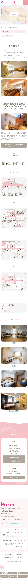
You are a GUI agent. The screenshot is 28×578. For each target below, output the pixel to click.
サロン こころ (19, 557)
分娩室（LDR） (19, 31)
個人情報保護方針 (18, 519)
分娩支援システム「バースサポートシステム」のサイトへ (14, 145)
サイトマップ (10, 519)
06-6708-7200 (15, 445)
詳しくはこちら (14, 477)
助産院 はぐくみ (8, 557)
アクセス (4, 519)
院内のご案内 (5, 31)
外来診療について (19, 546)
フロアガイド (5, 35)
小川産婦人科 (19, 554)
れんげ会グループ (8, 554)
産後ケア (5, 576)
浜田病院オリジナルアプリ (14, 523)
